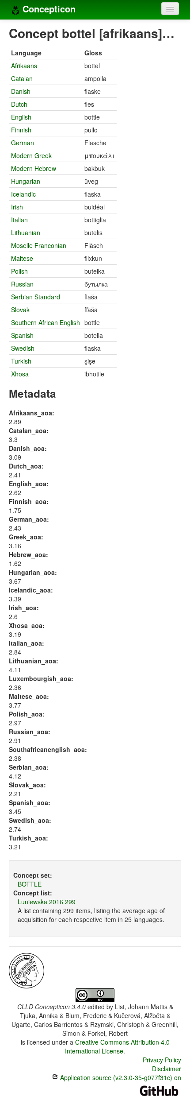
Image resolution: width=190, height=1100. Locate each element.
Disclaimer (166, 1068)
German (22, 142)
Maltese (22, 258)
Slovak (20, 309)
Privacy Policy (162, 1059)
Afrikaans (24, 65)
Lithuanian (25, 232)
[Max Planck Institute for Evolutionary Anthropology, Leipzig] (26, 969)
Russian (22, 283)
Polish (19, 271)
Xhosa (20, 373)
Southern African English (45, 322)
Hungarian (25, 181)
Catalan (22, 78)
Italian (19, 219)
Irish (17, 206)
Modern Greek (31, 155)
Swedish (22, 348)
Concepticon (48, 8)
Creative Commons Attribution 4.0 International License (117, 1046)
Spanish (22, 335)
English (21, 116)
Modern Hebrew (33, 168)
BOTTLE (30, 883)
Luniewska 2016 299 (47, 901)
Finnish (21, 129)
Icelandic (23, 194)
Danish (20, 91)
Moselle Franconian (38, 245)
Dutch (19, 104)
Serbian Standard (35, 296)
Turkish (21, 360)
